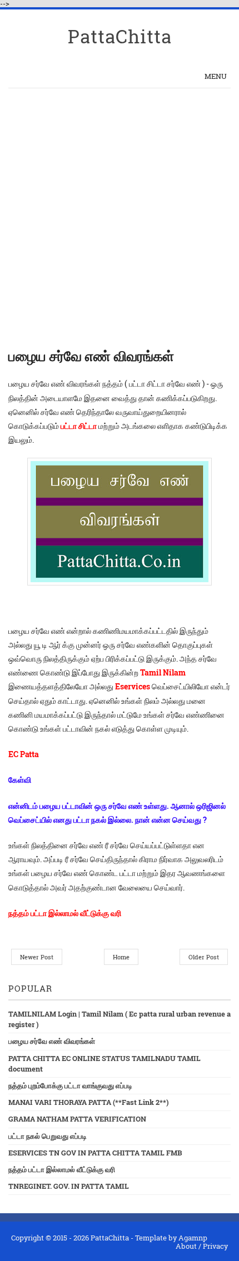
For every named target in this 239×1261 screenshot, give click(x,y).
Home (121, 957)
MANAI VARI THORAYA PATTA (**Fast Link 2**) (88, 1102)
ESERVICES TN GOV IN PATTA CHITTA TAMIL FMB (95, 1152)
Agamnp (192, 1238)
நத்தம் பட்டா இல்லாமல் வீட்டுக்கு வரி (61, 1169)
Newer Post (36, 957)
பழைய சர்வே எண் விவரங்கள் (51, 1041)
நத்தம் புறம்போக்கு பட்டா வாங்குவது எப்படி (70, 1085)
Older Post (203, 957)
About (186, 1246)
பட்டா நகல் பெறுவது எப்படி (47, 1136)
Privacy (215, 1246)
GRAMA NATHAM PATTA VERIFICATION (77, 1118)
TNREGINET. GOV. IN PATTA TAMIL (68, 1186)
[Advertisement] (119, 213)
